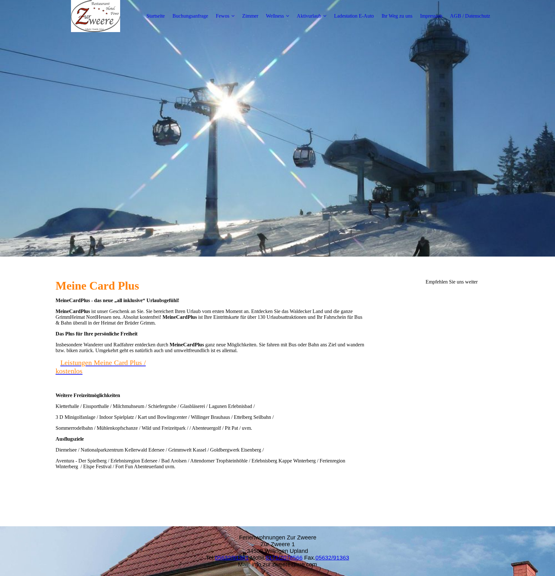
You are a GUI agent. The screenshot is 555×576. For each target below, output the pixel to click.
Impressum (431, 16)
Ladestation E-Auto (354, 16)
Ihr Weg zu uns (397, 16)
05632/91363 (332, 558)
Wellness (275, 16)
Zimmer (250, 16)
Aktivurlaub (309, 16)
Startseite (155, 16)
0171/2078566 (284, 558)
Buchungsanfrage (190, 16)
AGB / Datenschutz (470, 16)
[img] (96, 16)
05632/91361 (232, 558)
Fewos (222, 16)
